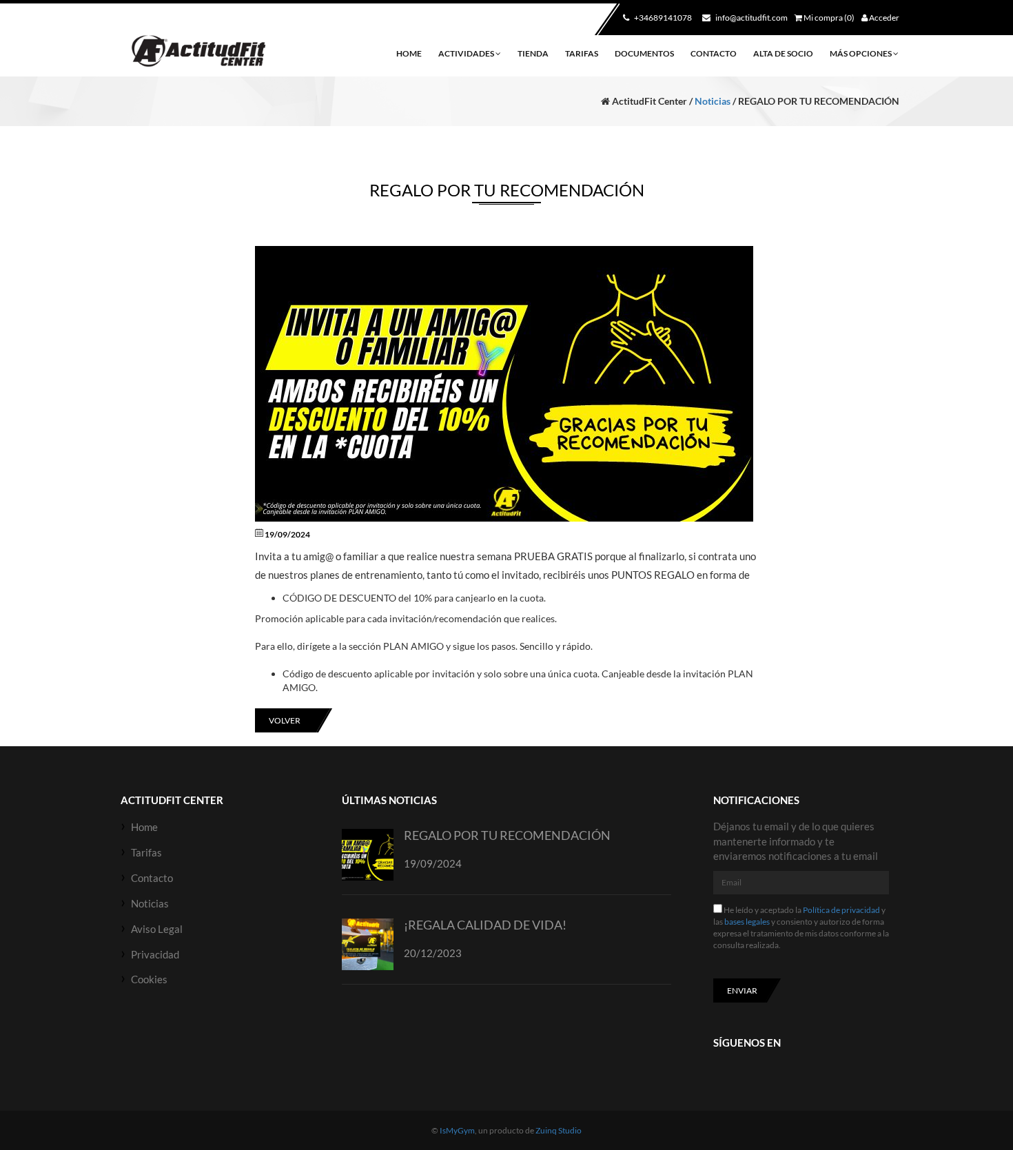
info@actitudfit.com (751, 17)
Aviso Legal (157, 929)
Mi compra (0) (828, 17)
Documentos (644, 53)
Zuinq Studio (558, 1130)
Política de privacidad (841, 910)
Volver (284, 720)
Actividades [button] (466, 53)
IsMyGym (457, 1130)
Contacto (713, 53)
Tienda (533, 53)
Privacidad (155, 954)
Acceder (883, 17)
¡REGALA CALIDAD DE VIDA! (485, 924)
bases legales (747, 921)
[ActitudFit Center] (197, 51)
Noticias (712, 101)
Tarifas (581, 53)
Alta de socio (783, 53)
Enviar (742, 990)
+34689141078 (662, 17)
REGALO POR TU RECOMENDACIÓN (507, 835)
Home (409, 53)
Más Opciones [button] (861, 53)
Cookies (149, 979)
